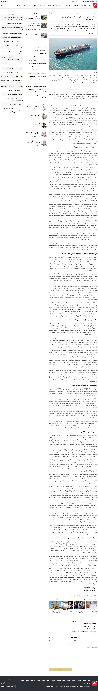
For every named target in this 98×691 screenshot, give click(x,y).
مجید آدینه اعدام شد (42, 80)
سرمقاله (86, 6)
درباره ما (77, 1)
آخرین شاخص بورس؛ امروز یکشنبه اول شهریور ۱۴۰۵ (12, 33)
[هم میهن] (95, 5)
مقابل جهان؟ (93, 634)
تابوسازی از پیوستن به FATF (90, 623)
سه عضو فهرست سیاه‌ (91, 628)
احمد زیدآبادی (35, 109)
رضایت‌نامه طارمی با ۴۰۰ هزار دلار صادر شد (38, 83)
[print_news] (49, 13)
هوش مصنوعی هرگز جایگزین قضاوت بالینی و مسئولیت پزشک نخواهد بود (33, 142)
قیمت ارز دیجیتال (73, 88)
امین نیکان (36, 145)
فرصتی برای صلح (43, 53)
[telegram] (96, 72)
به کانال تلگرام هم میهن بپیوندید (90, 587)
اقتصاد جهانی (85, 596)
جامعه (50, 6)
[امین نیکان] (44, 143)
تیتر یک (81, 6)
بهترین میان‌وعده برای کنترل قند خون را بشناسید (37, 76)
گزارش (39, 6)
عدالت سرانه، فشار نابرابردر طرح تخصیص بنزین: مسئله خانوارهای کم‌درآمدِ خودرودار (34, 25)
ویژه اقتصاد (37, 14)
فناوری (28, 6)
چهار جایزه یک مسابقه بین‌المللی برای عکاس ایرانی (13, 73)
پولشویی (77, 596)
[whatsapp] (92, 72)
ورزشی (24, 6)
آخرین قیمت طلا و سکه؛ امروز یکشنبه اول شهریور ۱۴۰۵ (11, 86)
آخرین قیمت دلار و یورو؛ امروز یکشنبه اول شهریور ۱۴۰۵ (11, 76)
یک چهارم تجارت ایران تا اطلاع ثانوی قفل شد (33, 35)
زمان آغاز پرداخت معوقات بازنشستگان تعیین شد (37, 70)
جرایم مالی (69, 596)
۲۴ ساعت (76, 6)
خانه (96, 13)
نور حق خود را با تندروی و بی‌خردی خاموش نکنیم (37, 47)
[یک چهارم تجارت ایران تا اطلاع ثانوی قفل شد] (44, 35)
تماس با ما (82, 1)
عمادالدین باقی (35, 127)
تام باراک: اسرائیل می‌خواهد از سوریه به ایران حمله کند (36, 86)
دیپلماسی (60, 6)
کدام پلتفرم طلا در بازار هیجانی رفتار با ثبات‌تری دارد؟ (36, 60)
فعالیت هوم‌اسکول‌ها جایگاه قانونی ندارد (14, 69)
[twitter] (94, 72)
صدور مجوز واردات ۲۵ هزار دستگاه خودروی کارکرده (12, 41)
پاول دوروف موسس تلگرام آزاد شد (89, 626)
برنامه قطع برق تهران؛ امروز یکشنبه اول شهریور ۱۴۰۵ (36, 73)
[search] (1, 5)
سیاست (71, 6)
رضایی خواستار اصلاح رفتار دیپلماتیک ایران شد (37, 63)
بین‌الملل (55, 6)
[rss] (7, 1)
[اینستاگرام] (3, 1)
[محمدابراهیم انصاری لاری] (44, 134)
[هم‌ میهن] (94, 683)
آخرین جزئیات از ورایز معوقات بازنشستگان (14, 104)
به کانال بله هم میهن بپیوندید (90, 589)
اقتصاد (66, 6)
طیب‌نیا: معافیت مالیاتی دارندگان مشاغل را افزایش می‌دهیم (84, 631)
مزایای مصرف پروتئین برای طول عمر (15, 90)
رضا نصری (36, 118)
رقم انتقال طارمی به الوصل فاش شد (15, 94)
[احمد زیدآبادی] (44, 107)
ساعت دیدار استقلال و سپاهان (40, 50)
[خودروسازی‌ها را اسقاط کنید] (44, 17)
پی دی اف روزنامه (17, 6)
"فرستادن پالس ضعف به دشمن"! (40, 57)
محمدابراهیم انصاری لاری (33, 136)
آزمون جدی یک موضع (35, 115)
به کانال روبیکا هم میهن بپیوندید (90, 590)
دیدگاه (60, 669)
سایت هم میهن (69, 686)
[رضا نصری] (44, 116)
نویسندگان (73, 1)
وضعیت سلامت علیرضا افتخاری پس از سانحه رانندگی (36, 66)
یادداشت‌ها (34, 6)
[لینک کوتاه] (51, 13)
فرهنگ (45, 6)
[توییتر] (1, 1)
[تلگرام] (5, 1)
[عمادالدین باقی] (44, 125)
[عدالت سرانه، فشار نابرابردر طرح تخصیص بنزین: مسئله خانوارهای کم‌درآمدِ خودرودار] (44, 25)
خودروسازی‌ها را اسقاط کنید (35, 16)
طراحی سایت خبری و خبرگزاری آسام (7, 686)
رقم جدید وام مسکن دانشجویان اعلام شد (14, 23)
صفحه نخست (88, 1)
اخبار (90, 6)
